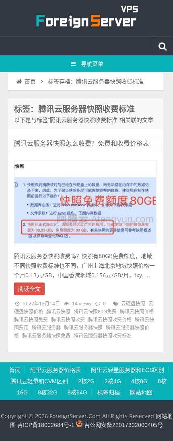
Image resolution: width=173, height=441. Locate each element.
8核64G (77, 392)
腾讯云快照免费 (31, 320)
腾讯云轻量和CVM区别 (39, 381)
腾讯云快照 (58, 312)
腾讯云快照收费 (68, 320)
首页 (30, 81)
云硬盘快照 (133, 304)
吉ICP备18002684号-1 (45, 425)
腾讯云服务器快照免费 (46, 336)
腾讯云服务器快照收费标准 (103, 336)
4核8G (139, 381)
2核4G (113, 381)
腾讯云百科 (86, 18)
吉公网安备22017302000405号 (122, 425)
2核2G (86, 381)
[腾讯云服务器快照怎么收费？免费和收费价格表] (85, 248)
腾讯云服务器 (46, 328)
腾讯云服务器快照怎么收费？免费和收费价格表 (81, 143)
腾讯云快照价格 (137, 312)
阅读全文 (29, 289)
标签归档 (108, 392)
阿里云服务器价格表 (55, 370)
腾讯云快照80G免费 (95, 312)
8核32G (48, 392)
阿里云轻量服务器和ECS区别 (127, 370)
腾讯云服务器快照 (83, 328)
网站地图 (141, 392)
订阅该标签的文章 (31, 116)
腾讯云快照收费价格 (110, 320)
